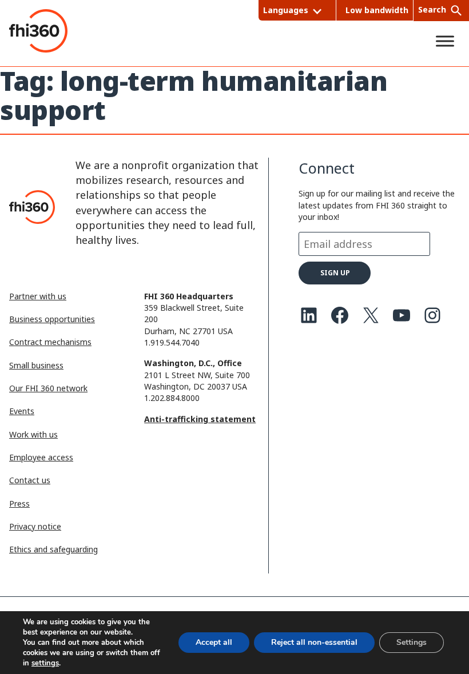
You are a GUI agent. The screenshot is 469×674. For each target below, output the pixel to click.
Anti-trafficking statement (200, 419)
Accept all (214, 642)
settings (45, 663)
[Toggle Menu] (445, 40)
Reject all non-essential (314, 642)
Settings (411, 642)
